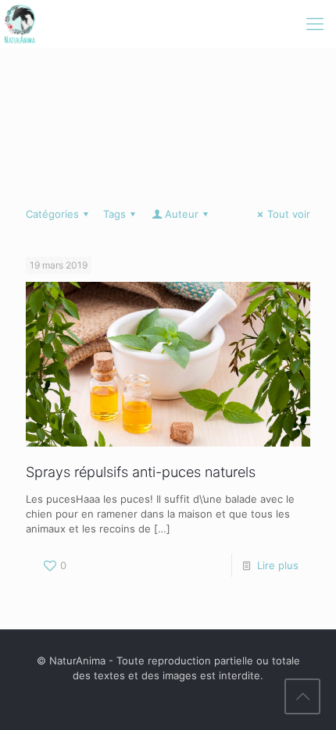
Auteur (181, 214)
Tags (114, 214)
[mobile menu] (315, 23)
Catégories (52, 214)
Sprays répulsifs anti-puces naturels (141, 472)
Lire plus (277, 565)
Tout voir (288, 214)
